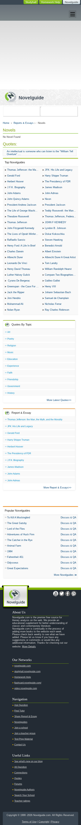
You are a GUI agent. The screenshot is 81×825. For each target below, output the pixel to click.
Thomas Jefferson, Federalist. (61, 216)
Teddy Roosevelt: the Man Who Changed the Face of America (61, 210)
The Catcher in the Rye (19, 540)
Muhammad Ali (15, 304)
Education (12, 359)
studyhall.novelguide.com (27, 671)
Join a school (21, 727)
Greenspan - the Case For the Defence (23, 286)
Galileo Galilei (52, 280)
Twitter (61, 593)
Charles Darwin (15, 251)
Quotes (18, 778)
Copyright (44, 821)
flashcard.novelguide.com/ (27, 682)
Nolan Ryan (13, 309)
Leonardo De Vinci (17, 263)
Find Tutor (19, 710)
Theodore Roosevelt (18, 216)
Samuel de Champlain (57, 298)
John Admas (51, 193)
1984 (9, 551)
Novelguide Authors (24, 789)
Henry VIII (50, 286)
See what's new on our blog (28, 761)
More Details (29, 646)
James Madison (53, 187)
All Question (20, 767)
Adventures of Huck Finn (20, 534)
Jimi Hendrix (14, 298)
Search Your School (24, 795)
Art (8, 332)
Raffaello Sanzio (16, 239)
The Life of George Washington (23, 210)
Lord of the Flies (16, 528)
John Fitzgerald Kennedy (20, 228)
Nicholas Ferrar (53, 304)
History (11, 393)
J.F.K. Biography (16, 187)
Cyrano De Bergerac (18, 280)
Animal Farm (14, 545)
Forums (18, 784)
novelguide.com (22, 666)
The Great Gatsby (17, 523)
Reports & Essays (24, 123)
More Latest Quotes (57, 400)
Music (10, 352)
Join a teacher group (24, 733)
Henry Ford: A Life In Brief (21, 245)
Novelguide (71, 2)
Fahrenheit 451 (15, 557)
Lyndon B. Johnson (55, 228)
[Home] (23, 96)
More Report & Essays (56, 487)
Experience (13, 366)
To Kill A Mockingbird (18, 517)
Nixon (48, 199)
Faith (9, 372)
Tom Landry (51, 263)
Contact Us (20, 744)
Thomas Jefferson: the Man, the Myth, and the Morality (23, 169)
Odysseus (12, 562)
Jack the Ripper (15, 292)
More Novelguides (63, 574)
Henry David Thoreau (18, 269)
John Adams (14, 193)
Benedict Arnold (53, 245)
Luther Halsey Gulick (18, 274)
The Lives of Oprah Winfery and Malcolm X (23, 234)
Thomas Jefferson (17, 222)
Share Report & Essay (25, 716)
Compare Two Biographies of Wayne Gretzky (61, 274)
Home (6, 123)
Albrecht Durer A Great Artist (60, 257)
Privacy (55, 821)
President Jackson (55, 204)
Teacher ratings (22, 801)
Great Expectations (17, 568)
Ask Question (21, 705)
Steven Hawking (54, 239)
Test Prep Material (23, 739)
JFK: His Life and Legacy (59, 169)
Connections (20, 772)
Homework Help (50, 2)
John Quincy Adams (18, 199)
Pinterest (73, 593)
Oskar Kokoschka (54, 234)
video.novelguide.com (25, 688)
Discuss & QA (68, 517)
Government (13, 386)
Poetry (10, 339)
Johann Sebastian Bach (58, 292)
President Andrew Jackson (21, 204)
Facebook (67, 593)
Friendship (12, 379)
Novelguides (20, 722)
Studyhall (30, 2)
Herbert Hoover (15, 181)
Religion (11, 345)
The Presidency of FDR (57, 181)
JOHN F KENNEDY (55, 222)
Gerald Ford (13, 175)
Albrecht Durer (15, 257)
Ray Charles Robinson (57, 309)
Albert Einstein (53, 251)
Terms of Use (29, 821)
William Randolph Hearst (58, 269)
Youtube (55, 593)
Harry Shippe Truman (56, 175)
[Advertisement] (40, 47)
